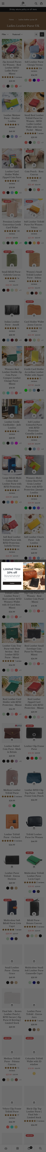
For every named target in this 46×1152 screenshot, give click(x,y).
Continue (12, 583)
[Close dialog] (43, 563)
